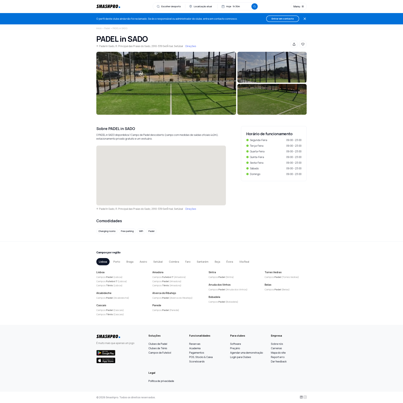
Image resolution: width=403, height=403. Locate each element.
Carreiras (276, 348)
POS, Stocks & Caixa (201, 357)
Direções (190, 46)
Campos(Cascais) (110, 310)
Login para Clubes (240, 357)
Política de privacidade (161, 381)
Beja (217, 261)
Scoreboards (197, 361)
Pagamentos (196, 352)
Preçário (235, 348)
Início (99, 28)
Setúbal (158, 261)
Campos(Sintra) (221, 277)
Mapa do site (278, 352)
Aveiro (143, 261)
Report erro (278, 357)
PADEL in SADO (120, 28)
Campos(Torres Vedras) (282, 277)
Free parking (127, 231)
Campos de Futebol (159, 352)
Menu (296, 6)
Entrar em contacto (283, 18)
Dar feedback (279, 361)
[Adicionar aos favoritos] (303, 44)
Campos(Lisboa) (109, 277)
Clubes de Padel (157, 344)
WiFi (141, 231)
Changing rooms (107, 231)
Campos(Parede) (165, 310)
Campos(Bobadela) (223, 301)
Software (235, 344)
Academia (195, 348)
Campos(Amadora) (169, 277)
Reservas (194, 344)
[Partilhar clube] (294, 44)
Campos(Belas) (277, 289)
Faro (187, 261)
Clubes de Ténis (157, 348)
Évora (229, 261)
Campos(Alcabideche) (112, 297)
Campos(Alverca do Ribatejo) (172, 297)
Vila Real (244, 261)
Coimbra (174, 261)
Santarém (202, 261)
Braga (129, 261)
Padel (107, 28)
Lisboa (103, 261)
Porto (116, 261)
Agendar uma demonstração (246, 352)
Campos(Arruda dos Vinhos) (228, 289)
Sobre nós (277, 344)
